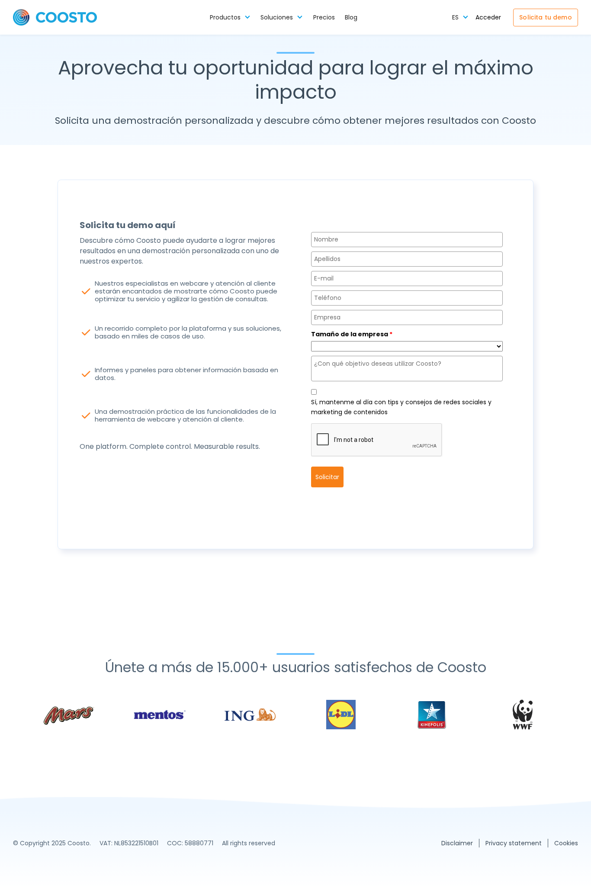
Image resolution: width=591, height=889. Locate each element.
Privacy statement (513, 843)
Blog (351, 17)
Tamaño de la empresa (351, 334)
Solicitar (327, 477)
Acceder (488, 17)
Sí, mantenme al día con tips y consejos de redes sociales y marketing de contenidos (401, 407)
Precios (324, 17)
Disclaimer (457, 843)
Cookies (566, 843)
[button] (230, 17)
